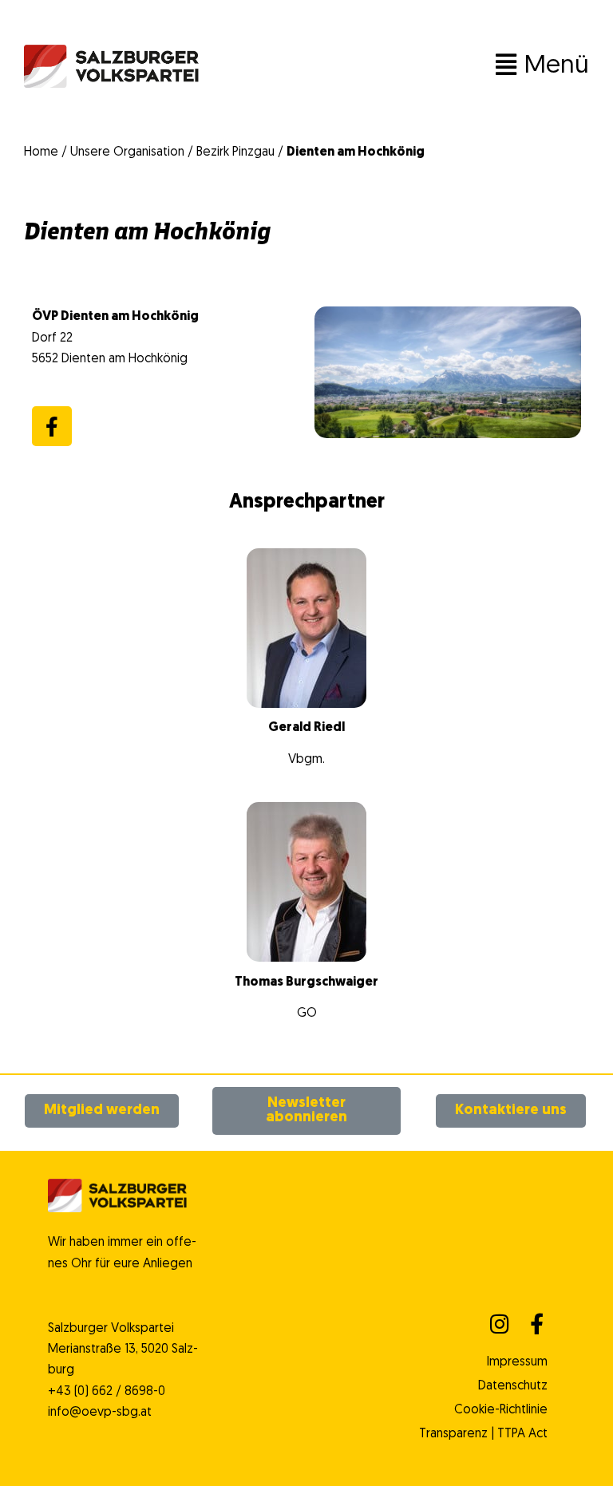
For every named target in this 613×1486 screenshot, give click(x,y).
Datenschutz (513, 1386)
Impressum (517, 1362)
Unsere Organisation (127, 152)
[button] (394, 66)
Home (41, 152)
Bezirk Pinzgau (235, 152)
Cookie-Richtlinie (501, 1410)
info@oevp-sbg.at (100, 1412)
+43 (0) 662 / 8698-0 (106, 1391)
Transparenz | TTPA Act (483, 1434)
